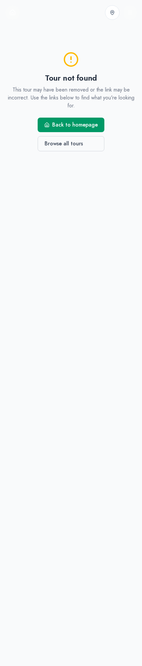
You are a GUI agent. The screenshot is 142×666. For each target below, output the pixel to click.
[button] (112, 12)
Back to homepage (75, 125)
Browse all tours (64, 143)
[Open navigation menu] (130, 12)
